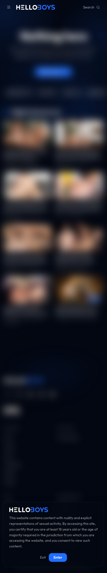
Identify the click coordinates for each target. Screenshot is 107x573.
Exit (43, 557)
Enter (58, 557)
